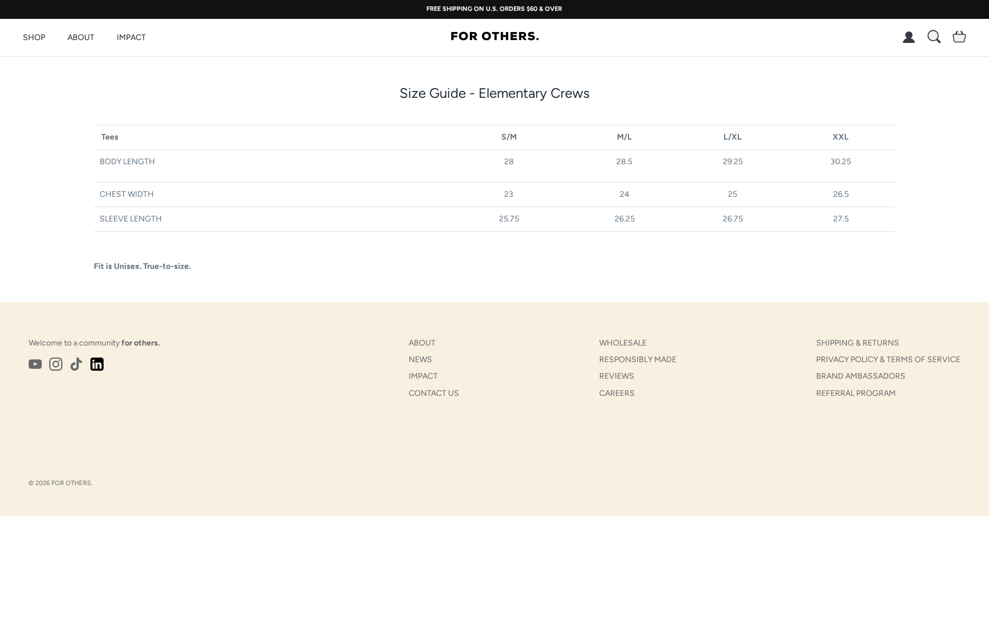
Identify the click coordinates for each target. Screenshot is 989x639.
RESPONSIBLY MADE (638, 359)
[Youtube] (35, 364)
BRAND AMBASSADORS (860, 376)
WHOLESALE (623, 343)
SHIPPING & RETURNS (857, 343)
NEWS (420, 359)
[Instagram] (55, 364)
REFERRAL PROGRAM (856, 393)
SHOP (34, 37)
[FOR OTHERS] (494, 37)
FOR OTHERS (71, 483)
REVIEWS (616, 376)
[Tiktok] (76, 364)
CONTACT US (434, 393)
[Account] (906, 37)
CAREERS (617, 393)
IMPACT (131, 37)
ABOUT (81, 37)
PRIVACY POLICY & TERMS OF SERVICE (888, 359)
